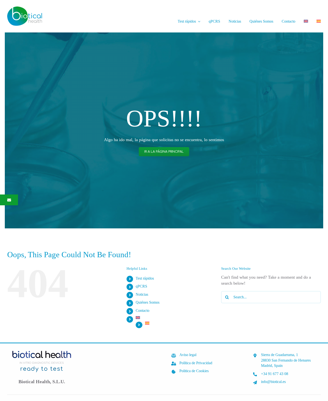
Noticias (142, 294)
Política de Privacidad (195, 363)
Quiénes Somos (147, 302)
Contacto (142, 310)
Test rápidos (145, 278)
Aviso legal (187, 355)
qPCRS (141, 286)
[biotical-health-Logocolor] (24, 8)
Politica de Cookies (194, 371)
